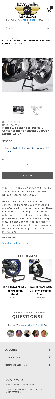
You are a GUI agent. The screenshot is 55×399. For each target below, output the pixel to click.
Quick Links (12, 357)
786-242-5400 (30, 20)
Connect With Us (16, 364)
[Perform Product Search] (48, 28)
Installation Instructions (16, 243)
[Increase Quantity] (44, 164)
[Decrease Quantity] (10, 164)
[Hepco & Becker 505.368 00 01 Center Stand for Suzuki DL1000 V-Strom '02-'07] (27, 77)
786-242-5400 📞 (37, 324)
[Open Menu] (5, 10)
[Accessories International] (28, 9)
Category (11, 349)
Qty (4, 159)
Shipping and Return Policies (19, 385)
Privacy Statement (14, 380)
